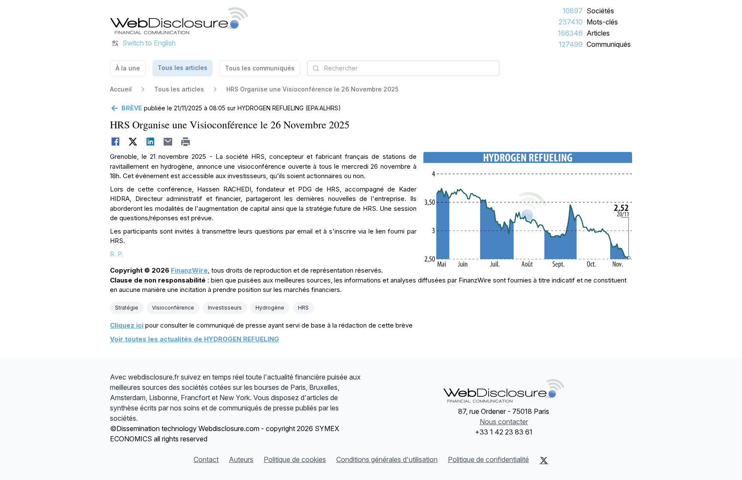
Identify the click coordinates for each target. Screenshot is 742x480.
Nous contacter (504, 421)
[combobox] (403, 68)
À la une (128, 68)
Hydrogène (269, 307)
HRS (303, 307)
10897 (573, 10)
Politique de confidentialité (488, 459)
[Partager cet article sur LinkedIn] (150, 142)
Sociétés (600, 10)
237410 (571, 22)
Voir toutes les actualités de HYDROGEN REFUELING (194, 339)
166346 (570, 33)
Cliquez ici (126, 325)
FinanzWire (189, 270)
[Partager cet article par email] (168, 142)
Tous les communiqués (260, 68)
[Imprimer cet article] (185, 142)
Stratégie (126, 307)
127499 (571, 44)
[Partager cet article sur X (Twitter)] (133, 142)
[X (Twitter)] (543, 460)
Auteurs (241, 459)
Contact (206, 459)
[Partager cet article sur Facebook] (115, 142)
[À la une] (179, 20)
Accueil (121, 89)
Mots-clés (602, 22)
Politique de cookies (295, 459)
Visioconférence (173, 307)
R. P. (116, 254)
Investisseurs (225, 307)
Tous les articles (182, 67)
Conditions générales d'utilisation (387, 459)
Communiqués (609, 44)
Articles (598, 33)
